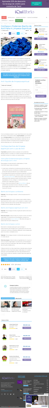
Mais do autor (18, 298)
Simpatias (4, 20)
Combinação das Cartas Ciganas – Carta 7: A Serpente (40, 116)
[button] (46, 17)
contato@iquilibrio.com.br (6, 390)
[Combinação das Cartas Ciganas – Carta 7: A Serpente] (19, 389)
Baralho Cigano (26, 393)
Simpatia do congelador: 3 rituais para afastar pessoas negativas (40, 106)
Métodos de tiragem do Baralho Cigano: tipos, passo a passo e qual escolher (40, 120)
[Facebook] (2, 394)
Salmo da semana (32, 17)
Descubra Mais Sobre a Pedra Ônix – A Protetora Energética (8, 277)
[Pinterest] (8, 394)
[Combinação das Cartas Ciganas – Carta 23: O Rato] (19, 397)
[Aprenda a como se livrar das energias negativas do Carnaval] (16, 304)
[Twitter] (11, 394)
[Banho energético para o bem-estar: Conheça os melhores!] (5, 304)
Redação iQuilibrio (5, 30)
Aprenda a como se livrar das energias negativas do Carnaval (16, 310)
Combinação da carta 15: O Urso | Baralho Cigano (41, 112)
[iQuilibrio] (24, 12)
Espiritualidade (20, 17)
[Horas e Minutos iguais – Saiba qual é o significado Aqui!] (19, 382)
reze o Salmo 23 (15, 219)
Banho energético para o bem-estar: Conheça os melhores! (5, 310)
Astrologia (11, 17)
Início (2, 23)
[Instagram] (5, 394)
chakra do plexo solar (9, 176)
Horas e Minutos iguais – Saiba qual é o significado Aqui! (27, 382)
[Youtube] (14, 394)
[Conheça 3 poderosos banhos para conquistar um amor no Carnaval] (27, 304)
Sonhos (11, 20)
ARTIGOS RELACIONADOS (8, 298)
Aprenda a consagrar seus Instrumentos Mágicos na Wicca (25, 278)
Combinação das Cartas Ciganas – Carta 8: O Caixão (40, 109)
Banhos (10, 23)
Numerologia (26, 385)
